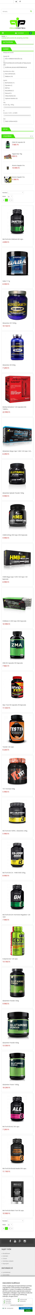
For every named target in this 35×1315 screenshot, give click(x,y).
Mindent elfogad (26, 1308)
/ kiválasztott (8, 1308)
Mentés (28, 1310)
